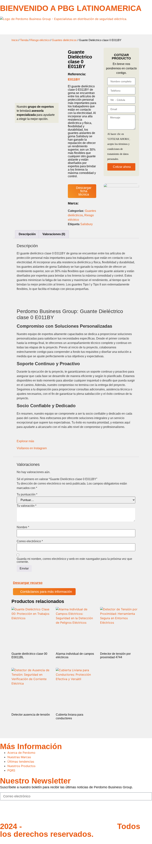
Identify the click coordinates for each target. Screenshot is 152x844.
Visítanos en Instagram (32, 448)
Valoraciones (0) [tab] (53, 234)
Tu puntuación (27, 494)
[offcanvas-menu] (1, 27)
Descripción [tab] (27, 234)
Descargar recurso (27, 583)
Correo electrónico (30, 541)
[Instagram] (14, 812)
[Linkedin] (25, 812)
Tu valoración (26, 505)
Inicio (14, 40)
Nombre (23, 527)
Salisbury (86, 224)
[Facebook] (4, 812)
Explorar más (25, 441)
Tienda (24, 40)
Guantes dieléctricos (64, 40)
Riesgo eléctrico (40, 40)
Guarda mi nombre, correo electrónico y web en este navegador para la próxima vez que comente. (74, 560)
